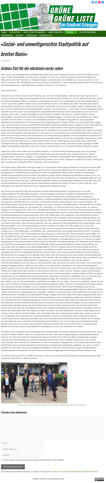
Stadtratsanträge (87, 32)
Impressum (31, 35)
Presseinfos (7, 35)
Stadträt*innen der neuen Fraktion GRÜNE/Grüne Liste (35, 405)
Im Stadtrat (15, 32)
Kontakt (19, 35)
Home (4, 32)
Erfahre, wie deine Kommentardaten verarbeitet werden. (75, 472)
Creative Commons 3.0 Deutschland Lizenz (48, 479)
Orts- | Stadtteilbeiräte (34, 32)
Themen (69, 32)
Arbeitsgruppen (55, 32)
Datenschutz (45, 35)
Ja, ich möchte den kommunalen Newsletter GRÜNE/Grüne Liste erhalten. (33, 460)
